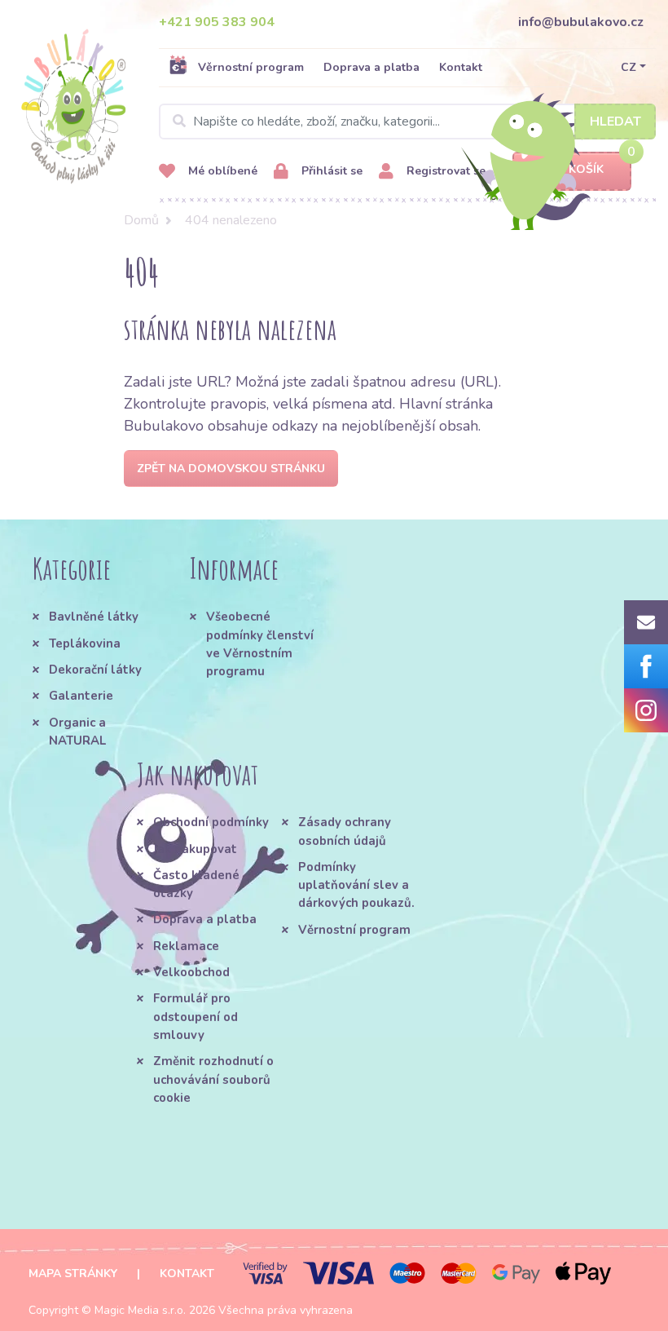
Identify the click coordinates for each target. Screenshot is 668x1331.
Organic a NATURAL (77, 731)
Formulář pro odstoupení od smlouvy (195, 1016)
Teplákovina (85, 643)
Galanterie (81, 696)
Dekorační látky (95, 669)
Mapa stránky (73, 1273)
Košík (586, 169)
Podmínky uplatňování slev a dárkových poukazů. (356, 885)
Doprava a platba (371, 67)
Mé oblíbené (221, 171)
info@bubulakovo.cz (581, 22)
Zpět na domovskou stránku (231, 468)
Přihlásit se (330, 171)
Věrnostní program (251, 67)
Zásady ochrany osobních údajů (344, 831)
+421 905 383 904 (217, 22)
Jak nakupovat (195, 849)
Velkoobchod (191, 972)
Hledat (615, 121)
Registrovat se (444, 171)
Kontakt (460, 67)
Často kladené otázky (196, 884)
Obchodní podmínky (211, 822)
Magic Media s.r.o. (140, 1310)
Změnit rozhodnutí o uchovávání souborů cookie (213, 1079)
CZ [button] (628, 67)
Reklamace (186, 946)
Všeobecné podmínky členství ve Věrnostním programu (260, 643)
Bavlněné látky (93, 616)
